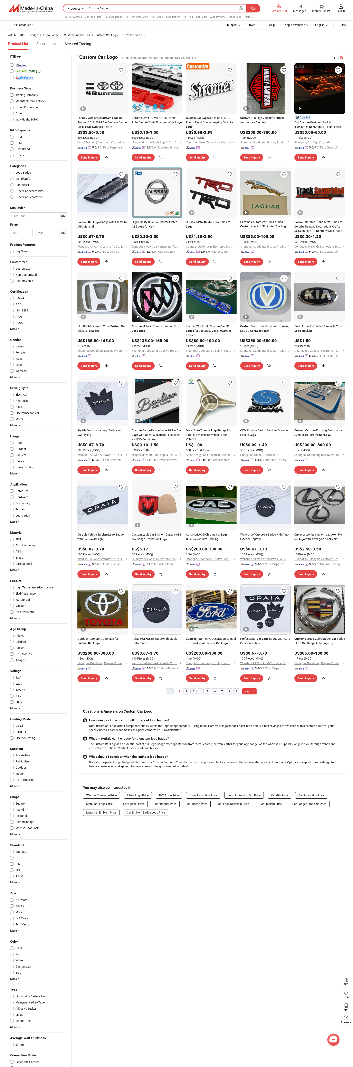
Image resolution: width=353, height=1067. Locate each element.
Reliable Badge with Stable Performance (154, 641)
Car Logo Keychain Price (233, 804)
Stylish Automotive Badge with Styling (100, 432)
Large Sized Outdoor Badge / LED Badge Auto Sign (319, 641)
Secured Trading (78, 43)
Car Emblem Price (270, 804)
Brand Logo (235, 16)
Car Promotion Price (311, 795)
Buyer (251, 25)
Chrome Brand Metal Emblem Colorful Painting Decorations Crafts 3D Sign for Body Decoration (318, 226)
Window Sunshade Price (101, 795)
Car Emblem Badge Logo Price (146, 812)
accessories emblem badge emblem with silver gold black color (319, 536)
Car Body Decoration (136, 16)
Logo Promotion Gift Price (244, 795)
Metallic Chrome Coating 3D (155, 328)
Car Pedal (201, 16)
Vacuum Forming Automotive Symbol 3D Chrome (318, 432)
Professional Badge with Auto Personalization (265, 641)
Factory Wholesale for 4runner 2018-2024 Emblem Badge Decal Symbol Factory (102, 122)
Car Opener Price (133, 804)
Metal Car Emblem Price (101, 812)
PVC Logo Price (169, 795)
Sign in (340, 11)
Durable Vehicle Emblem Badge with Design (100, 536)
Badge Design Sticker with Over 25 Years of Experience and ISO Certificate (156, 434)
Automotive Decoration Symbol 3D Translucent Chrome (211, 641)
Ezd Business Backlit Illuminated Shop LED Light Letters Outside (318, 124)
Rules (342, 25)
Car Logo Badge (113, 16)
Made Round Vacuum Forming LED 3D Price (264, 328)
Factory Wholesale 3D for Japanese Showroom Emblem (208, 330)
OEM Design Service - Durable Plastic (264, 432)
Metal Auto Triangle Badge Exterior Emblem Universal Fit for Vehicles (208, 434)
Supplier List (46, 43)
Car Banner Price (165, 804)
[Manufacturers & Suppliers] (30, 8)
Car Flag (188, 16)
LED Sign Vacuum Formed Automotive (262, 120)
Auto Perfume (218, 16)
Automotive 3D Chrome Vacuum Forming (207, 536)
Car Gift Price (279, 795)
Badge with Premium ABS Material (102, 224)
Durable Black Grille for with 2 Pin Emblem (318, 328)
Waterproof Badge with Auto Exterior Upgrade (264, 536)
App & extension (295, 25)
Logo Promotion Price (203, 795)
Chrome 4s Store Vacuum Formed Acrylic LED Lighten (263, 224)
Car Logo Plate (93, 16)
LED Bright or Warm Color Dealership (101, 328)
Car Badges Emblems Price (309, 804)
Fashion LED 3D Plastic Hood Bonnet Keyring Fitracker (210, 122)
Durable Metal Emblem (208, 224)
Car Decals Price (197, 804)
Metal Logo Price (138, 795)
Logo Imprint (173, 16)
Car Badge (157, 16)
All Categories (22, 25)
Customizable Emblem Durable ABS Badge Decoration (156, 536)
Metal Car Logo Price (99, 804)
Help (272, 25)
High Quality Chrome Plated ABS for (154, 224)
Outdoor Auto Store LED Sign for (97, 641)
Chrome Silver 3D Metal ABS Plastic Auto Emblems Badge (157, 120)
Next (248, 691)
